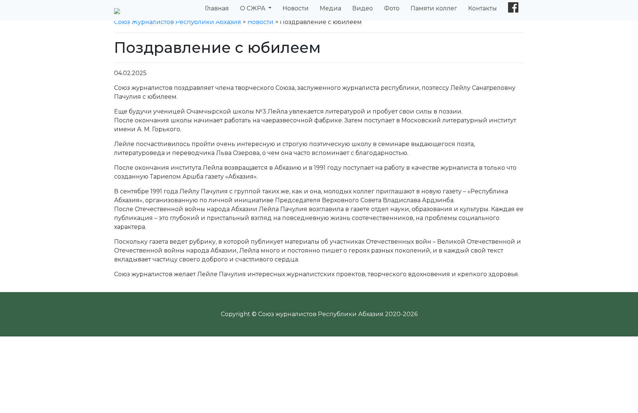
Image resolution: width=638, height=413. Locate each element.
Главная (217, 8)
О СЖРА (253, 8)
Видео (362, 8)
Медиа (330, 8)
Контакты (482, 8)
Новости (295, 8)
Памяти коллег (434, 8)
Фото (391, 8)
